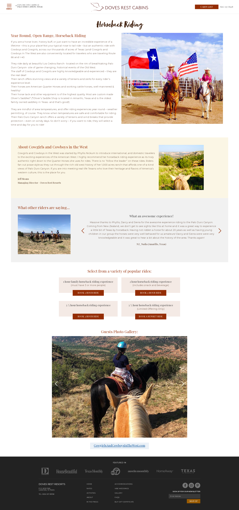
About (90, 497)
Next (220, 231)
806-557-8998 (226, 6)
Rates (89, 488)
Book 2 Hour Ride (150, 292)
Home (89, 484)
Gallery (118, 493)
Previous (83, 231)
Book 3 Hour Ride (88, 316)
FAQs (117, 497)
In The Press (92, 502)
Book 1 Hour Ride (88, 292)
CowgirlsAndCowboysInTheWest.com (119, 445)
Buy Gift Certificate (124, 502)
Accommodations (124, 484)
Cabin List (206, 6)
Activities (91, 493)
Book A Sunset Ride (151, 316)
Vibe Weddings (122, 488)
